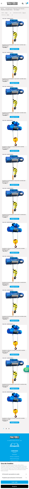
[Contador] (26, 3)
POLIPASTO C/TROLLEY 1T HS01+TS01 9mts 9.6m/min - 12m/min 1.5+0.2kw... (13, 147)
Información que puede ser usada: (10, 474)
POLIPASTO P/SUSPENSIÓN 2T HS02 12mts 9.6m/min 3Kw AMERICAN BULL (14, 215)
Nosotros (14, 452)
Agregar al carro (14, 49)
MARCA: (2, 12)
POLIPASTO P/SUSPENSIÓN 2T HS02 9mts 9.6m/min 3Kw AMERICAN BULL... (13, 181)
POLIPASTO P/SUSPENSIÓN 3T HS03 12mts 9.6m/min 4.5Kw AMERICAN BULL (14, 385)
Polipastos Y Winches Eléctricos (14, 8)
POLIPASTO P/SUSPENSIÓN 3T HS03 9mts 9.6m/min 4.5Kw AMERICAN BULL (14, 317)
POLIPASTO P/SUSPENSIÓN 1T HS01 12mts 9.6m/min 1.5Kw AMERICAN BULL (14, 79)
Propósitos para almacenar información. (12, 477)
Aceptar (14, 486)
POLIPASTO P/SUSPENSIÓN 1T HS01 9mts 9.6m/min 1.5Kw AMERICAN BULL (13, 45)
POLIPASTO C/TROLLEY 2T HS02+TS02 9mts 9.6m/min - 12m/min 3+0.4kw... (13, 249)
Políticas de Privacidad (14, 458)
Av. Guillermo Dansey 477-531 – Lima (14, 440)
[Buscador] (23, 3)
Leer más (14, 482)
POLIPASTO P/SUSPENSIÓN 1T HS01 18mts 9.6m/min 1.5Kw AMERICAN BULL (14, 113)
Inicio (2, 8)
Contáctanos (14, 454)
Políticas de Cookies (14, 460)
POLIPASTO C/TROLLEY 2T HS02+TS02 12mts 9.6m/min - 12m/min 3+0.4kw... (13, 351)
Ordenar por (3, 14)
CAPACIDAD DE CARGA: (17, 12)
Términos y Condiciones (14, 456)
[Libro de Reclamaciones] (14, 444)
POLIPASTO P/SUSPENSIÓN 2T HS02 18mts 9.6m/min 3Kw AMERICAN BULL (14, 283)
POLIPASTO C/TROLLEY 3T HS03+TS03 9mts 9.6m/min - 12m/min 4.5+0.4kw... (13, 419)
